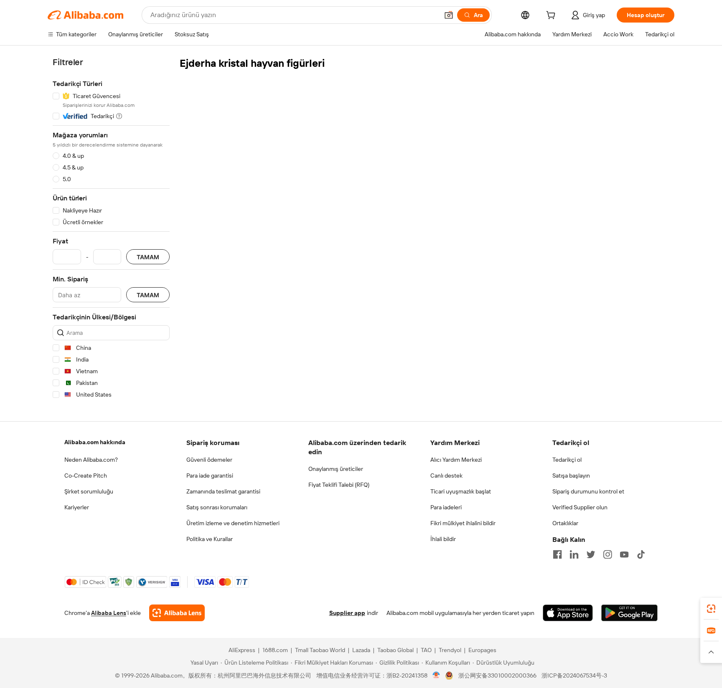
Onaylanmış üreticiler (335, 468)
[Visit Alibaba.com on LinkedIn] (574, 554)
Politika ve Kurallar (209, 539)
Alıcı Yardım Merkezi (456, 459)
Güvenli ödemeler (209, 459)
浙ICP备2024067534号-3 (574, 675)
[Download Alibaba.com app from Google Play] (629, 613)
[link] (711, 609)
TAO (426, 650)
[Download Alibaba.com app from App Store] (568, 613)
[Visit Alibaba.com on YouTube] (624, 554)
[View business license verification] (436, 675)
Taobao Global (395, 650)
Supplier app (347, 613)
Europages (482, 650)
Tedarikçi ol (567, 459)
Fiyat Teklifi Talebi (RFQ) (338, 484)
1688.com (275, 650)
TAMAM (148, 257)
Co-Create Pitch (85, 475)
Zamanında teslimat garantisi (223, 491)
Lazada (361, 650)
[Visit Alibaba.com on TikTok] (641, 554)
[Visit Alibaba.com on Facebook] (557, 554)
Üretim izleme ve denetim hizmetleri (233, 523)
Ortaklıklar (565, 523)
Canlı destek (446, 475)
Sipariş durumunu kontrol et (588, 491)
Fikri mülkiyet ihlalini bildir (463, 523)
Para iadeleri (446, 507)
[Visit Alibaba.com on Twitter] (591, 554)
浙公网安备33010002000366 (497, 675)
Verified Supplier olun (580, 507)
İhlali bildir (443, 539)
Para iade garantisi (209, 475)
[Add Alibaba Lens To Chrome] (177, 613)
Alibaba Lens (108, 613)
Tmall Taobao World (320, 650)
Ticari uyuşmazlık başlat (460, 491)
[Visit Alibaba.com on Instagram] (608, 554)
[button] (449, 15)
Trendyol (450, 650)
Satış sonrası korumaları (216, 507)
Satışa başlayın (571, 475)
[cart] (552, 16)
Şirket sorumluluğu (88, 491)
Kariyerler (76, 507)
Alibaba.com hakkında (94, 442)
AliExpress (242, 650)
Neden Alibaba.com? (91, 459)
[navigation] (111, 229)
